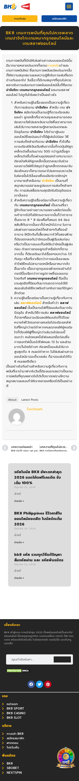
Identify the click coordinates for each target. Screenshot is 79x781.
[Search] (62, 659)
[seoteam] (17, 423)
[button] (69, 6)
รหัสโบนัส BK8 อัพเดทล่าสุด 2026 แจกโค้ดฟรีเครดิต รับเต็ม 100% (38, 477)
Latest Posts (29, 400)
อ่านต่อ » (19, 501)
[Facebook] (31, 684)
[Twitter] (39, 684)
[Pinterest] (47, 684)
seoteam (34, 409)
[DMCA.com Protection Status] (18, 672)
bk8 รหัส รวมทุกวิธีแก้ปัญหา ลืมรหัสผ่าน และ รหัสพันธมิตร (38, 557)
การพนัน (53, 65)
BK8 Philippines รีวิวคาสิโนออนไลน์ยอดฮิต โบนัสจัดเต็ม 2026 (38, 518)
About (12, 400)
